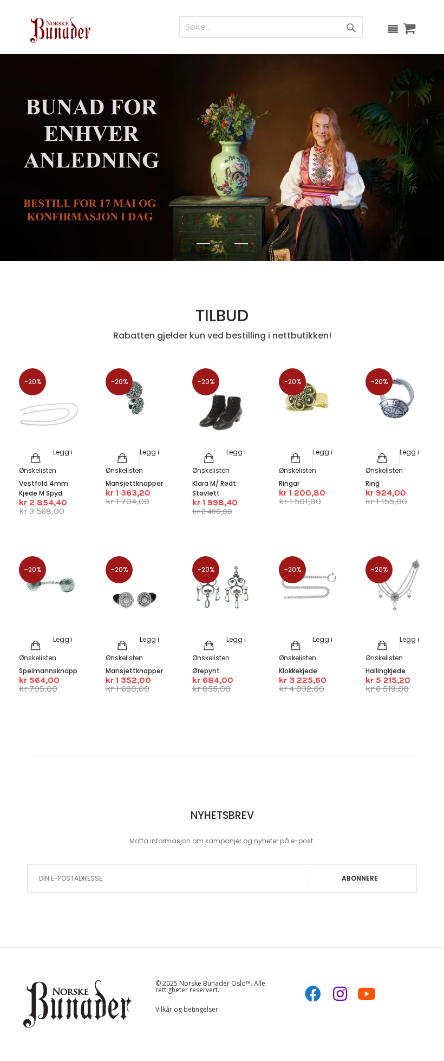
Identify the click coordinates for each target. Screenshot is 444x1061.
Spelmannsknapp (48, 670)
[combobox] (248, 27)
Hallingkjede (385, 670)
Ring (372, 483)
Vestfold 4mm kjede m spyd (43, 488)
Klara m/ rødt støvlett (214, 488)
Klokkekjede (298, 670)
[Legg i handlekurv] (36, 458)
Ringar (289, 483)
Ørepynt (206, 670)
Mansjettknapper (134, 483)
